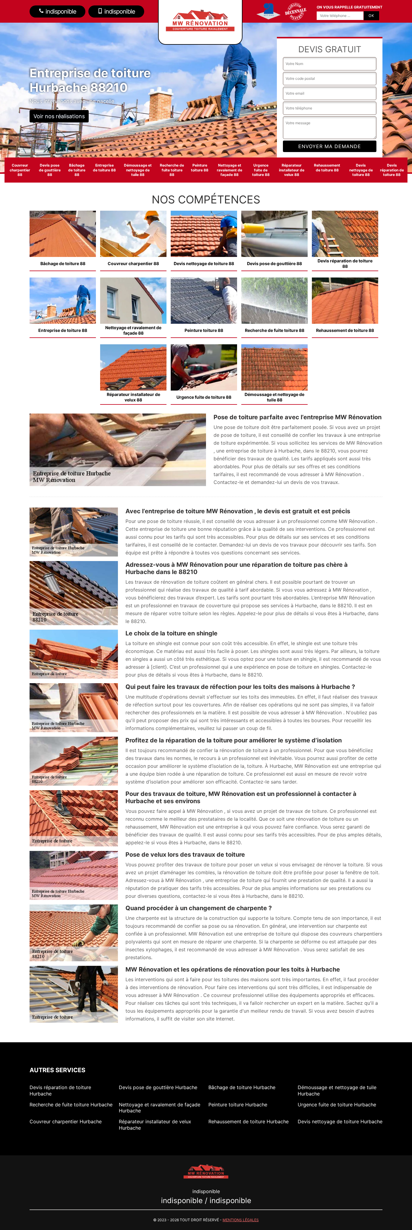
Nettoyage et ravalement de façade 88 (229, 170)
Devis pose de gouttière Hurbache (158, 1087)
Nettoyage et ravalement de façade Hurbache (159, 1108)
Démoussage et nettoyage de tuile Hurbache (337, 1090)
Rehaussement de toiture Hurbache (248, 1121)
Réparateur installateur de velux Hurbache (155, 1124)
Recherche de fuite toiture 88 (172, 170)
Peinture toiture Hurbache (237, 1105)
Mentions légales (241, 1220)
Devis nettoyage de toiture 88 (361, 170)
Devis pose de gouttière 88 (50, 170)
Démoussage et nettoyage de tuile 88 (138, 170)
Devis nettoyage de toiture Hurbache (340, 1121)
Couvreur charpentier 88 (20, 170)
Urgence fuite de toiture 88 (261, 170)
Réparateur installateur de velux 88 (291, 170)
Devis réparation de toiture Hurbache (60, 1090)
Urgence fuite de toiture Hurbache (337, 1105)
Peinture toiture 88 (199, 167)
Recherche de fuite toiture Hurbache (71, 1105)
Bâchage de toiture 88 (76, 170)
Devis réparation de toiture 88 (392, 170)
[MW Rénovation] (206, 1171)
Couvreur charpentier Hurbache (66, 1121)
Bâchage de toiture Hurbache (241, 1087)
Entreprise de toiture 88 (104, 167)
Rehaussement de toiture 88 (327, 167)
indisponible (60, 11)
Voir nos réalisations (59, 116)
